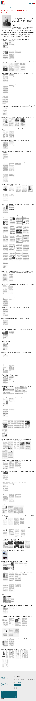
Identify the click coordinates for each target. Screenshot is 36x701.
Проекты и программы (4, 678)
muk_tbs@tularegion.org (19, 682)
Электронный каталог (4, 683)
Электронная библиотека (12, 7)
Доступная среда (4, 685)
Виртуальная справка (4, 684)
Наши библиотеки (4, 676)
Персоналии (18, 7)
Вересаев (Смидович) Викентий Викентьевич (27, 7)
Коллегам (2, 679)
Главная (2, 7)
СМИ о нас (3, 677)
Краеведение (6, 7)
